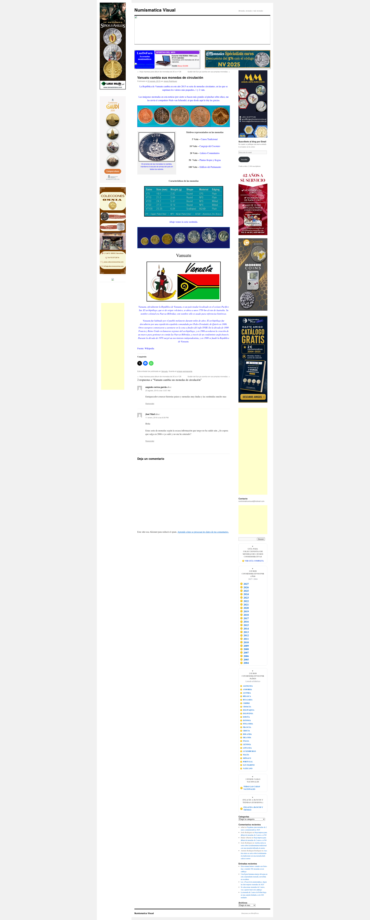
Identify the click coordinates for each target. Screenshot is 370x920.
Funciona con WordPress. (250, 913)
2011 (244, 638)
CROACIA (245, 706)
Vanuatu (164, 371)
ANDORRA (246, 689)
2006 (244, 656)
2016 (244, 621)
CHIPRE (245, 703)
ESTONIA (245, 720)
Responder (149, 403)
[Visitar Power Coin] (252, 274)
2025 (244, 590)
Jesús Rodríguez (170, 81)
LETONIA (245, 744)
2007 (244, 652)
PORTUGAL (246, 761)
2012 (244, 635)
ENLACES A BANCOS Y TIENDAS (251, 808)
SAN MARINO (247, 765)
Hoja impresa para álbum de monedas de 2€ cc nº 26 (159, 71)
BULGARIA (246, 699)
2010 (244, 642)
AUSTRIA (245, 693)
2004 (244, 663)
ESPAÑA (245, 717)
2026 (244, 587)
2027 (244, 584)
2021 (244, 604)
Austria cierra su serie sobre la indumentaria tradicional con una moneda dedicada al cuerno (254, 845)
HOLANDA (246, 734)
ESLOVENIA (246, 713)
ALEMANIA (246, 686)
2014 (244, 628)
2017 (244, 618)
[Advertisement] (112, 346)
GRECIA (245, 730)
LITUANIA (246, 748)
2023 (244, 597)
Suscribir (244, 159)
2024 (244, 594)
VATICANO (246, 768)
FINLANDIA (246, 724)
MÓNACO (245, 758)
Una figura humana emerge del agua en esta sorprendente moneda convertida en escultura (254, 876)
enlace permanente (184, 371)
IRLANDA (245, 737)
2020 (244, 608)
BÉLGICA (245, 696)
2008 (244, 649)
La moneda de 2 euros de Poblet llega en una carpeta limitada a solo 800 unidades (253, 895)
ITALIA (244, 741)
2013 (244, 632)
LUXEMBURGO (248, 751)
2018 (244, 614)
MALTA (244, 754)
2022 (244, 601)
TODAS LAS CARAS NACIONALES (250, 787)
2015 (244, 625)
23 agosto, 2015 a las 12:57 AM (157, 390)
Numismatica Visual (154, 10)
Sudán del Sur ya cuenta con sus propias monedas (209, 71)
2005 (244, 659)
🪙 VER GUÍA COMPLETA (253, 561)
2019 (244, 611)
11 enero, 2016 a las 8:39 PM (157, 417)
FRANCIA (245, 727)
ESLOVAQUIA (247, 710)
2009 (244, 645)
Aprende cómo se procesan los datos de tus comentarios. (203, 531)
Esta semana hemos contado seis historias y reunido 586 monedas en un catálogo (254, 869)
